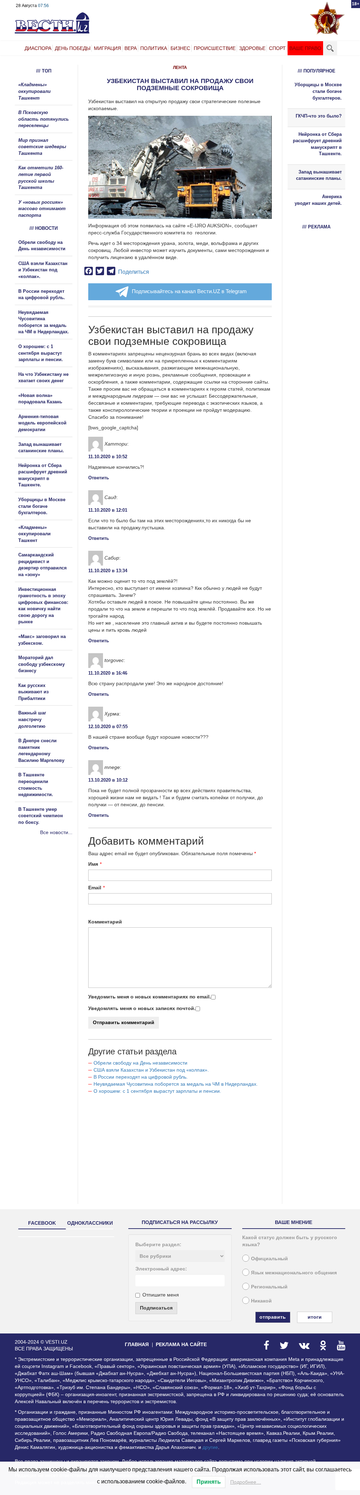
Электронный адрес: (161, 1269)
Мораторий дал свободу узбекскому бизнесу (41, 664)
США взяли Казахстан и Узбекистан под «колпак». (151, 1070)
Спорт (277, 48)
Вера (130, 48)
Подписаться (156, 1308)
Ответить (98, 477)
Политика (153, 48)
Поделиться (133, 272)
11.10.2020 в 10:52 (107, 456)
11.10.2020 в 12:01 (107, 510)
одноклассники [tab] (90, 1223)
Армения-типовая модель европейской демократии (42, 423)
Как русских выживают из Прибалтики (33, 692)
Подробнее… (245, 1482)
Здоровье (252, 48)
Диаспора (38, 48)
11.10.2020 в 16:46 (107, 673)
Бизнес (180, 48)
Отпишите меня (160, 1295)
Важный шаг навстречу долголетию (32, 719)
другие (210, 1447)
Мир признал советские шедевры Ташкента (42, 147)
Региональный (269, 1286)
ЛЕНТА (180, 67)
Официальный (269, 1258)
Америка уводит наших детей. (318, 200)
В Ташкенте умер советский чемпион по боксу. (40, 816)
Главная (137, 1344)
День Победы (72, 48)
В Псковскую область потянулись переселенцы (43, 119)
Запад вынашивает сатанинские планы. (319, 175)
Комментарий (105, 922)
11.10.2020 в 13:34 (107, 570)
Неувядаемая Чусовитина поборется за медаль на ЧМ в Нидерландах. (176, 1084)
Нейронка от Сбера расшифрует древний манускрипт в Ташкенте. (317, 144)
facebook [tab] (42, 1223)
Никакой (261, 1301)
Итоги (315, 1317)
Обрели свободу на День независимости (140, 1063)
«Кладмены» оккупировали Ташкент (34, 91)
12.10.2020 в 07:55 (108, 726)
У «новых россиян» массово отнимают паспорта (42, 209)
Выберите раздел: (158, 1244)
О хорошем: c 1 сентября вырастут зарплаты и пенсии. (157, 1091)
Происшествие (215, 48)
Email (94, 887)
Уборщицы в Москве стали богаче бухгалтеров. (41, 506)
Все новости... (56, 832)
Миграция (107, 48)
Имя (93, 864)
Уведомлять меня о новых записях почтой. (141, 1008)
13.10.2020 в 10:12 (108, 780)
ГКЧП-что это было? (319, 116)
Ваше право (305, 48)
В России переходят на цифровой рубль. (141, 1077)
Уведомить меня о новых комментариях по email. (149, 996)
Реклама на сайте (181, 1344)
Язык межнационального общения (294, 1272)
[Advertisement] (57, 911)
